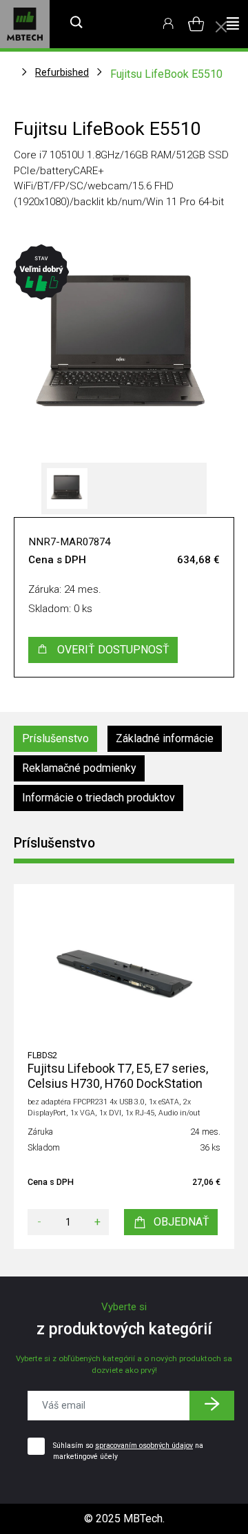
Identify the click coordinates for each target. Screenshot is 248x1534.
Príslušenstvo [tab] (55, 738)
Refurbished (62, 72)
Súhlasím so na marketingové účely (128, 1451)
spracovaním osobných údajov (144, 1445)
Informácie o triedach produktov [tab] (98, 797)
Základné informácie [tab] (165, 738)
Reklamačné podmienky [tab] (79, 768)
